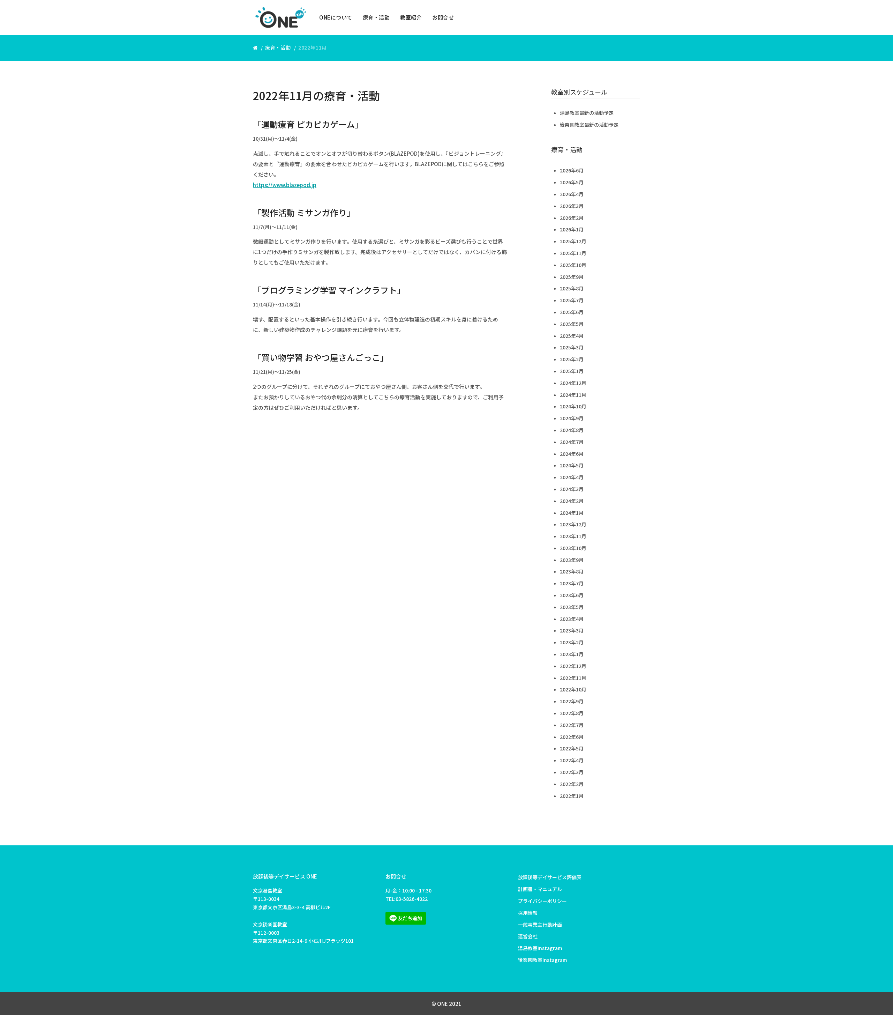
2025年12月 (573, 241)
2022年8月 (572, 713)
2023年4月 (572, 618)
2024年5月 (572, 465)
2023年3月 (572, 630)
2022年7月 (572, 724)
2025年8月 (572, 288)
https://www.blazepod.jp (284, 184)
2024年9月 (572, 418)
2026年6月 (572, 170)
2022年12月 (573, 665)
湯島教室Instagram (540, 947)
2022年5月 (572, 748)
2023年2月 (572, 642)
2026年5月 (572, 182)
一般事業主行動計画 (540, 924)
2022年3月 (572, 772)
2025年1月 (572, 371)
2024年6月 (572, 453)
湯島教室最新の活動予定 (587, 112)
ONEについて (335, 17)
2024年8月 (572, 430)
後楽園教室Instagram (542, 959)
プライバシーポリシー (542, 900)
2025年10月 (573, 264)
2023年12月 (573, 524)
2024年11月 (573, 394)
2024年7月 (572, 441)
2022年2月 (572, 783)
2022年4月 (572, 760)
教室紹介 (411, 17)
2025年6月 (572, 312)
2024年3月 (572, 489)
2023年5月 (572, 606)
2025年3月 (572, 347)
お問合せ (443, 17)
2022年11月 (573, 677)
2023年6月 (572, 595)
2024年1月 (572, 512)
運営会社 (528, 936)
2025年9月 (572, 276)
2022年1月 (572, 795)
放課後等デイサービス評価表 (549, 877)
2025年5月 (572, 323)
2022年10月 (573, 689)
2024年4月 (572, 477)
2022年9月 (572, 701)
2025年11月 (573, 253)
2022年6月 (572, 736)
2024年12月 (573, 382)
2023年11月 (573, 536)
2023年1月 (572, 654)
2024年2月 (572, 500)
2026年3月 (572, 205)
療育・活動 (376, 17)
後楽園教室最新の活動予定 (589, 124)
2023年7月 (572, 583)
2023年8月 (572, 571)
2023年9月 (572, 559)
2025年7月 (572, 300)
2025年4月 (572, 335)
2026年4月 (572, 194)
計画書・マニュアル (540, 889)
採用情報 (528, 912)
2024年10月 (573, 406)
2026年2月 (572, 217)
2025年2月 (572, 359)
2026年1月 (572, 229)
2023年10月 (573, 547)
